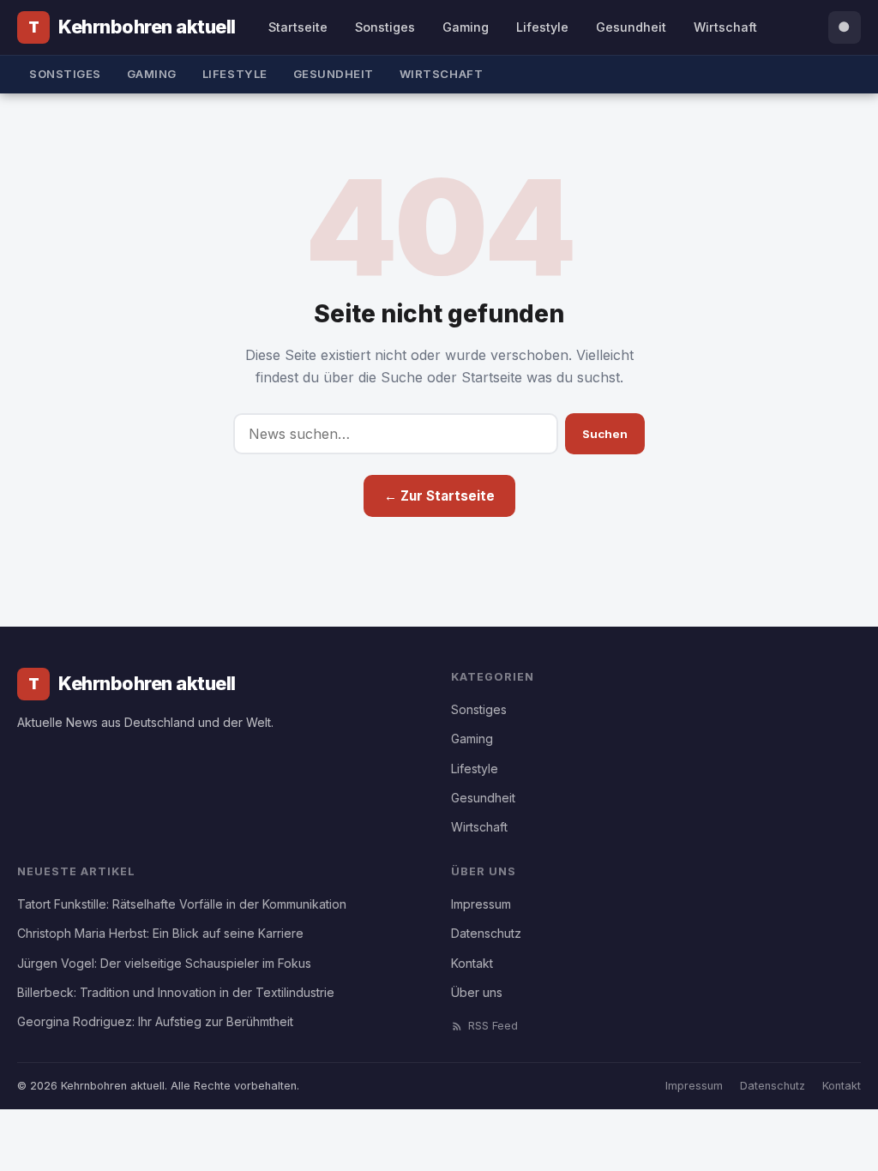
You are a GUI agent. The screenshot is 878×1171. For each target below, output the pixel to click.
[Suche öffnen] (844, 27)
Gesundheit (631, 27)
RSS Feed (493, 1025)
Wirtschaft (725, 27)
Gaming (465, 27)
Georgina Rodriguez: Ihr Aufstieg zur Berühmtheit (155, 1021)
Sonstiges (385, 27)
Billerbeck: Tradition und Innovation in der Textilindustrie (175, 992)
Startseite (298, 27)
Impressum (481, 904)
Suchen (605, 434)
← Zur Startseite (439, 496)
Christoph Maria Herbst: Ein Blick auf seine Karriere (160, 933)
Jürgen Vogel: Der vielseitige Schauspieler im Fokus (164, 963)
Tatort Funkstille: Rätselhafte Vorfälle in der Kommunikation (181, 904)
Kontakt (472, 963)
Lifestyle (542, 27)
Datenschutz (486, 933)
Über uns (476, 992)
